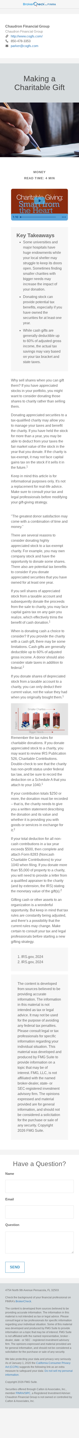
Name (9, 1173)
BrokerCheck (23, 1301)
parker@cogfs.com (24, 46)
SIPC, (27, 1393)
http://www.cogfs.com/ (27, 36)
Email (9, 1199)
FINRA (20, 1393)
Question (12, 1225)
